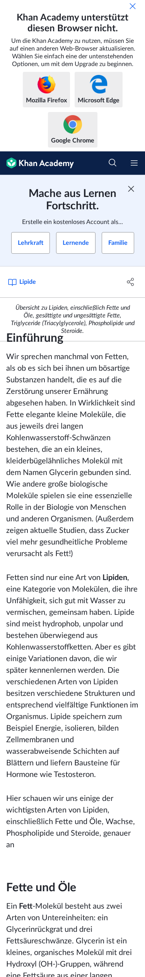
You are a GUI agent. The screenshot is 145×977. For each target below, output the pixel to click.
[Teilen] (130, 282)
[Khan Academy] (37, 163)
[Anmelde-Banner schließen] (131, 189)
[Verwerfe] (132, 6)
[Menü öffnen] (134, 163)
